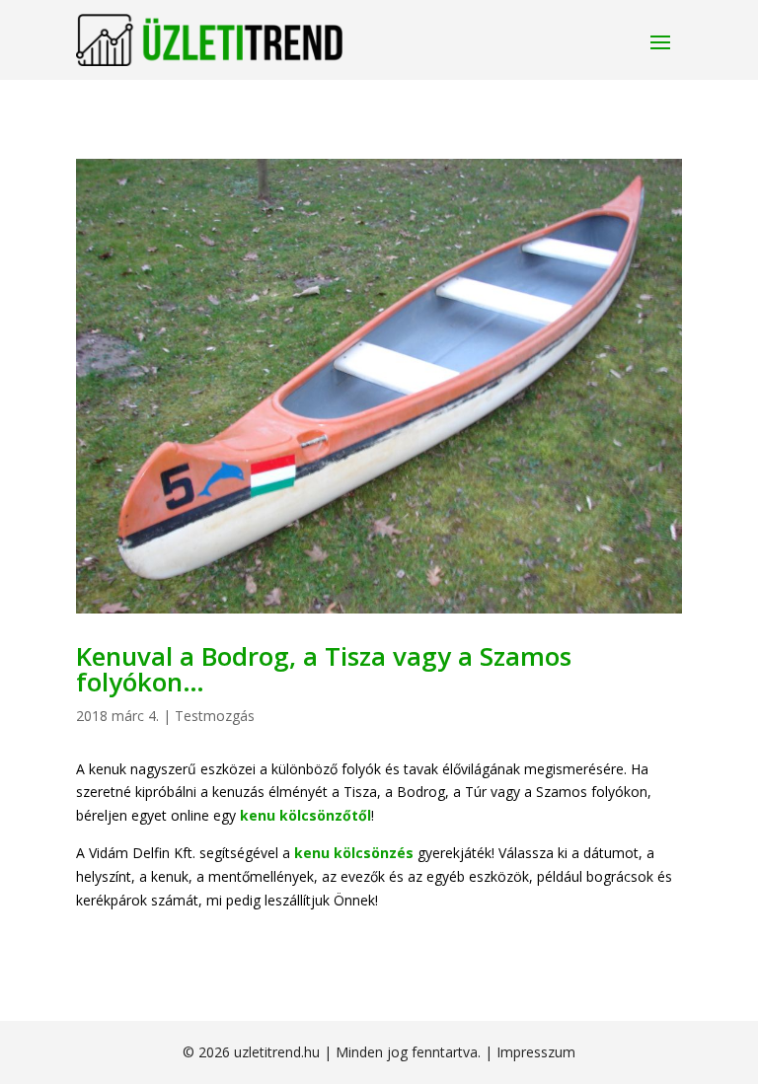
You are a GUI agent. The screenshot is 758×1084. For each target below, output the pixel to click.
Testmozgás (215, 715)
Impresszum (535, 1052)
